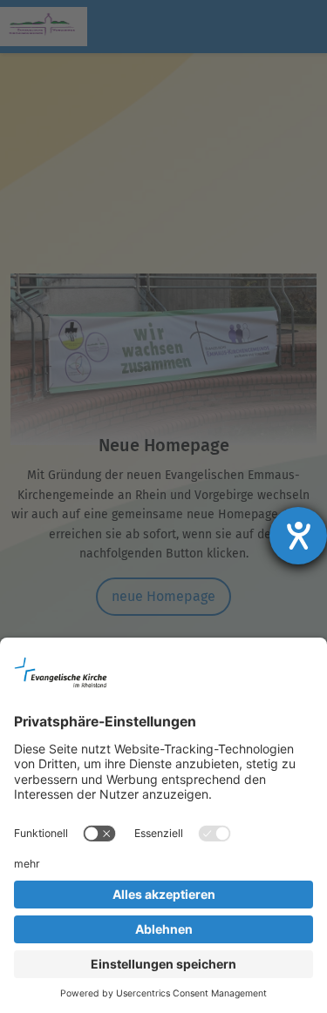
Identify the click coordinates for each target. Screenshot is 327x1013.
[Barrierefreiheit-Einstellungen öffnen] (298, 535)
